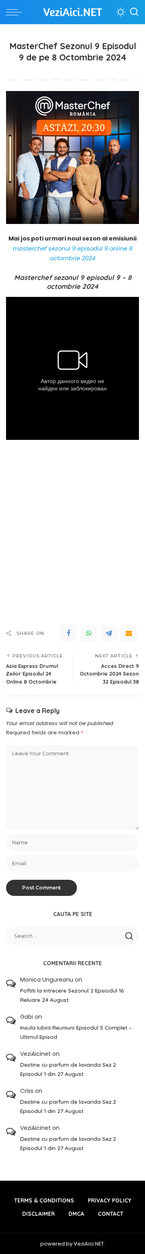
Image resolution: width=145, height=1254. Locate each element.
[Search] (134, 12)
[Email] (129, 633)
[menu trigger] (16, 12)
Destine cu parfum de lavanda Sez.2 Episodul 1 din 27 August (68, 1069)
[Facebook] (68, 633)
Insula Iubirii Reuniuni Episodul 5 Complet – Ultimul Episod (76, 1032)
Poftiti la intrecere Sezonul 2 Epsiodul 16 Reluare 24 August (72, 995)
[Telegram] (109, 633)
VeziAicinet (35, 1054)
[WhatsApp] (89, 633)
